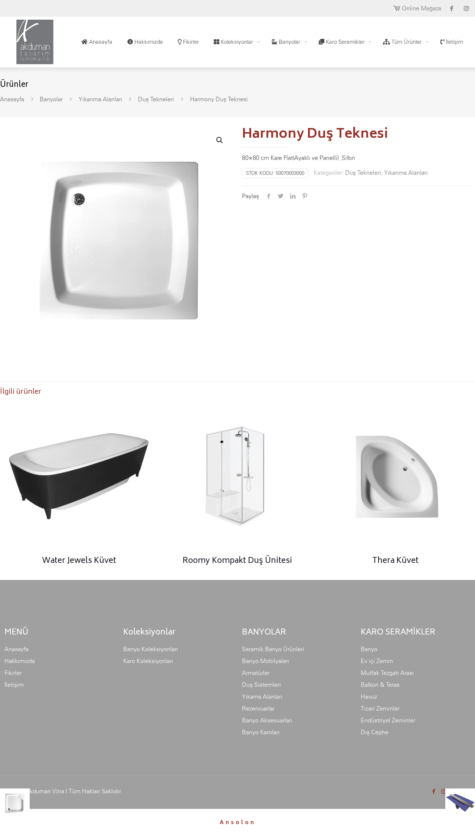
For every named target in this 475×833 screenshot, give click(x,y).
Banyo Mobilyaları (265, 660)
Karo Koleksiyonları (148, 660)
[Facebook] (434, 791)
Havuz (369, 696)
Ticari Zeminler (380, 708)
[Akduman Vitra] (28, 40)
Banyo (369, 649)
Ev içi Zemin (377, 660)
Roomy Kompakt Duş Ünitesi (237, 561)
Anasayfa (12, 99)
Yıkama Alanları (262, 696)
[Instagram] (444, 791)
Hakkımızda (19, 660)
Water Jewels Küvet (79, 561)
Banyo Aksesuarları (267, 720)
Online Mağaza (421, 8)
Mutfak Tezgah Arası (387, 672)
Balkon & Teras (380, 684)
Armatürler (256, 672)
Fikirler (13, 672)
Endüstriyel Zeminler (388, 720)
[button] (220, 140)
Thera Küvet (395, 561)
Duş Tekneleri (156, 99)
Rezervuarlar (258, 708)
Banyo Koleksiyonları (150, 649)
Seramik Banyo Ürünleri (273, 649)
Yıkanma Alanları (100, 99)
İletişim (14, 684)
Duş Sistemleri (261, 684)
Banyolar (51, 99)
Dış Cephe (375, 732)
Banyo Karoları (261, 732)
